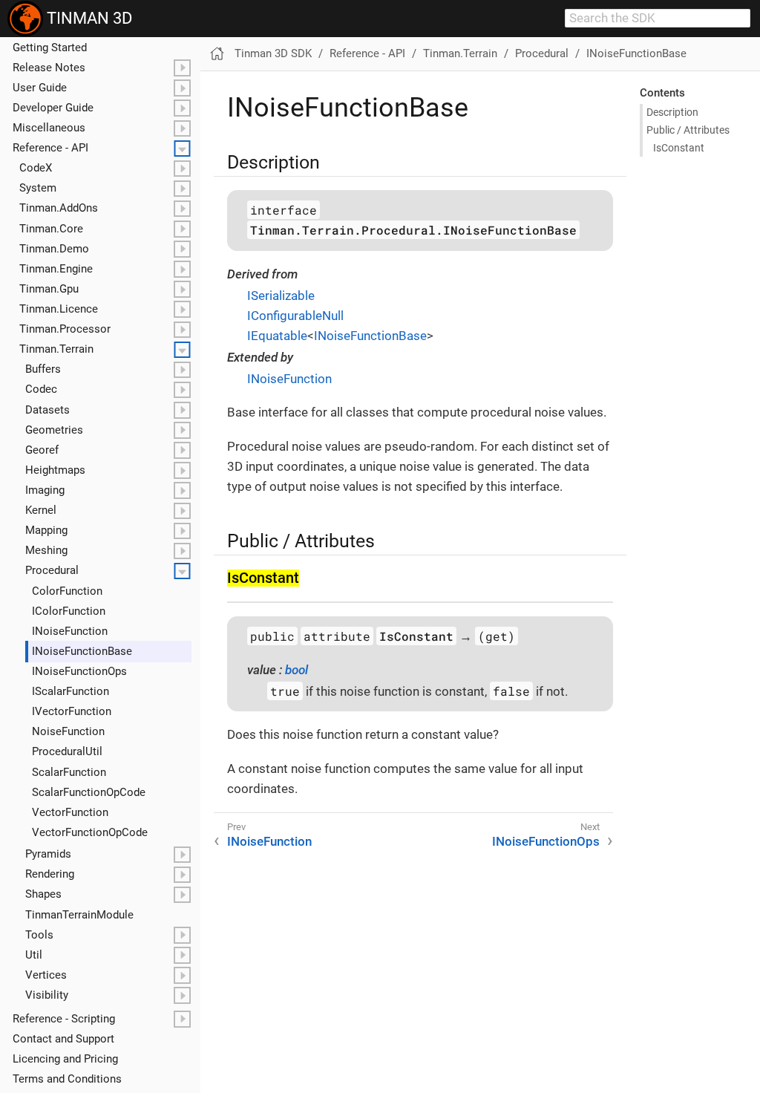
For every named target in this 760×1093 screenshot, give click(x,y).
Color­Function (67, 591)
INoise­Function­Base (82, 651)
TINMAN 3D (87, 18)
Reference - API (50, 147)
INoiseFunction (289, 378)
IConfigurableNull (295, 315)
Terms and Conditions (67, 1079)
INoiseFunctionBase (636, 53)
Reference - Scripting (64, 1018)
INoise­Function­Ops (79, 671)
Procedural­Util (67, 751)
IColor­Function (68, 611)
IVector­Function (71, 711)
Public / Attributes (688, 130)
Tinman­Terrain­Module (79, 914)
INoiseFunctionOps (546, 841)
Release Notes (49, 67)
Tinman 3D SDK (273, 53)
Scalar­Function (69, 772)
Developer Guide (53, 107)
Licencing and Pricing (65, 1059)
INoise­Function (70, 631)
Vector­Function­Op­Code (90, 832)
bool (296, 669)
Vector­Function (70, 812)
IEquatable (277, 335)
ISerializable (281, 295)
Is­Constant (678, 148)
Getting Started (50, 47)
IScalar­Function (70, 691)
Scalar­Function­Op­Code (88, 792)
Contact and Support (63, 1038)
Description (672, 112)
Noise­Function (68, 731)
